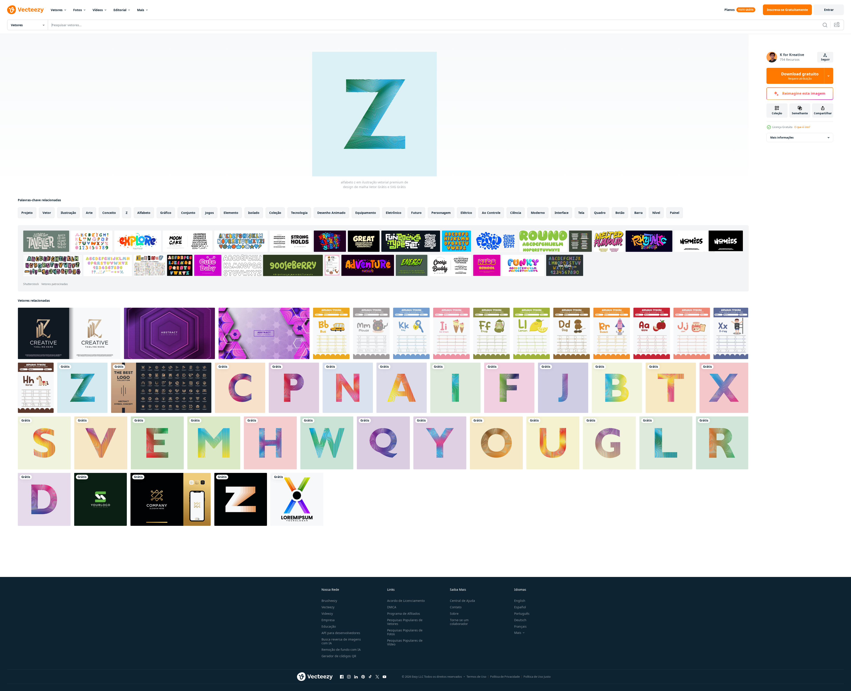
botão (620, 213)
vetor (46, 213)
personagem (441, 213)
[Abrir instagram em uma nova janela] (349, 676)
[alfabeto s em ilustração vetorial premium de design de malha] (44, 442)
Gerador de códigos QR (338, 656)
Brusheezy (329, 601)
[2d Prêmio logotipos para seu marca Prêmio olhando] (161, 388)
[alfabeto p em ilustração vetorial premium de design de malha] (294, 388)
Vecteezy (327, 607)
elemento (231, 213)
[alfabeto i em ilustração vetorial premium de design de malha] (455, 388)
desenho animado (331, 213)
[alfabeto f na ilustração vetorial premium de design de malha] (509, 388)
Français (520, 626)
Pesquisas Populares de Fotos (404, 632)
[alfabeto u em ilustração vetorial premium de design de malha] (552, 442)
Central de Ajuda (462, 601)
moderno (538, 213)
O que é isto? (802, 127)
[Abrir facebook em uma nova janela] (342, 676)
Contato (455, 607)
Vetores (57, 10)
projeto (27, 213)
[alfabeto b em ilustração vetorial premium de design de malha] (617, 388)
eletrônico (393, 213)
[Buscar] (825, 25)
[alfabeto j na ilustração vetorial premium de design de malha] (563, 388)
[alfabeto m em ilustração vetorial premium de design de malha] (213, 442)
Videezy (327, 613)
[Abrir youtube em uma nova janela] (384, 676)
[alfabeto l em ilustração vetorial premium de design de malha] (665, 442)
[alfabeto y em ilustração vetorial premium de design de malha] (439, 442)
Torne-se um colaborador (459, 622)
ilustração (68, 213)
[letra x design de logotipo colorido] (297, 499)
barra (638, 213)
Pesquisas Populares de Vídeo (404, 642)
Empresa (328, 620)
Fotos (77, 10)
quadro (600, 213)
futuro (416, 213)
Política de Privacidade (505, 677)
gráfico (165, 213)
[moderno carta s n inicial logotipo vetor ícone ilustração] (100, 499)
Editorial (119, 10)
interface (561, 213)
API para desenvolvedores (340, 633)
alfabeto (143, 213)
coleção (275, 213)
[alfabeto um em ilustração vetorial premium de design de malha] (401, 388)
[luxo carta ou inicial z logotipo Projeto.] (170, 499)
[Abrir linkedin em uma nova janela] (356, 676)
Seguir (825, 59)
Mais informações (782, 137)
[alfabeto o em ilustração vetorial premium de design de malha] (496, 442)
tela (581, 213)
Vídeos (98, 10)
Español (520, 607)
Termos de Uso (476, 677)
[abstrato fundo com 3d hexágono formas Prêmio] (263, 333)
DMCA (391, 607)
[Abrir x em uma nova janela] (377, 676)
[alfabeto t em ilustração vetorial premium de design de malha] (671, 388)
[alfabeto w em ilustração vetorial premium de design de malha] (326, 442)
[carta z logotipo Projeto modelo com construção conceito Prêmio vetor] (69, 333)
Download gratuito (800, 75)
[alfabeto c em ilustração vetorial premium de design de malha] (240, 388)
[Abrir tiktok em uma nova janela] (370, 676)
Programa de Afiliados (403, 613)
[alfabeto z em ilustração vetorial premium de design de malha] (82, 388)
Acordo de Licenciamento (406, 601)
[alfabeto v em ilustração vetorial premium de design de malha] (100, 442)
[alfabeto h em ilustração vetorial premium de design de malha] (270, 442)
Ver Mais (564, 265)
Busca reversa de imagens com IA (341, 641)
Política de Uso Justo (537, 677)
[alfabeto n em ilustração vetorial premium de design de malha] (348, 388)
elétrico (466, 213)
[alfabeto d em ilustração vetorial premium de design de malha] (44, 499)
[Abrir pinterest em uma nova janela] (363, 676)
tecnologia (299, 213)
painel (674, 213)
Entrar (829, 10)
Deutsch (520, 620)
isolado (253, 213)
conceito (109, 213)
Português (522, 613)
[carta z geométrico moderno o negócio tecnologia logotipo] (240, 499)
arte (89, 213)
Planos (729, 10)
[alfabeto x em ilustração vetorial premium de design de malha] (723, 388)
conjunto (188, 213)
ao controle (491, 213)
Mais (140, 10)
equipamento (365, 213)
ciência (515, 213)
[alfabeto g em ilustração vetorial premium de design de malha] (609, 442)
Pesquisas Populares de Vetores (404, 622)
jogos (209, 213)
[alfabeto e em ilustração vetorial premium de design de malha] (157, 442)
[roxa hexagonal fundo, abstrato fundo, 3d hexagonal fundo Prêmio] (169, 333)
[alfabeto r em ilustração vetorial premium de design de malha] (722, 442)
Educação (328, 626)
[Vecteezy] (25, 9)
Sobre (454, 613)
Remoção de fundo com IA (341, 649)
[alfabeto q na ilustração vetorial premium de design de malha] (383, 442)
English (519, 601)
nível (656, 213)
